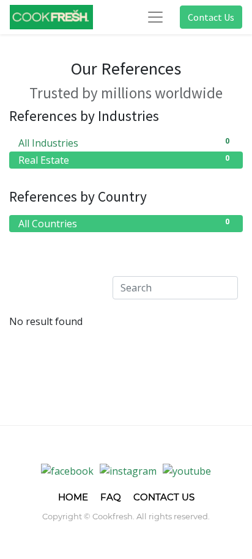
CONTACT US (164, 497)
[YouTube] (187, 470)
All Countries (123, 223)
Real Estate (123, 160)
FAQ (110, 497)
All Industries (123, 143)
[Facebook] (67, 470)
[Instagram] (128, 470)
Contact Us (211, 17)
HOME (73, 497)
